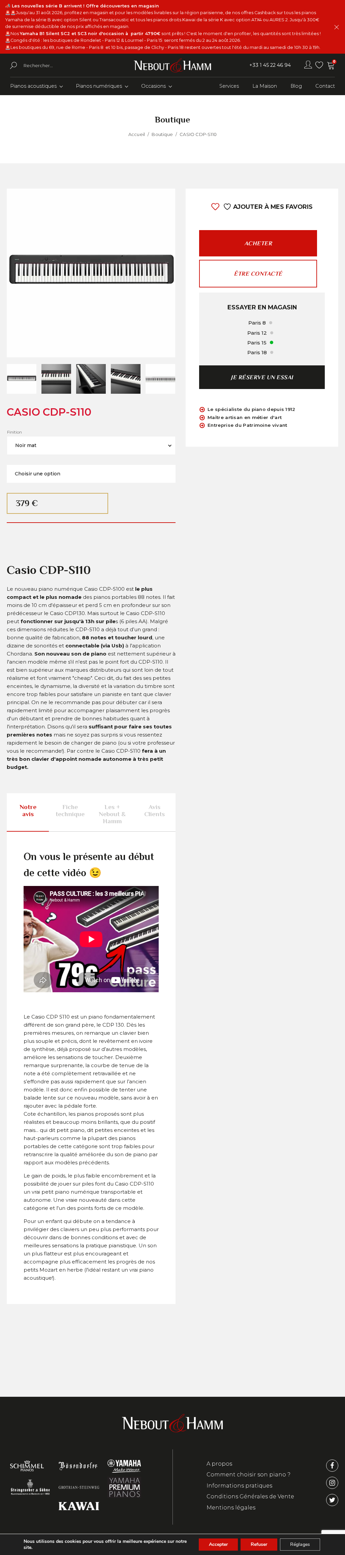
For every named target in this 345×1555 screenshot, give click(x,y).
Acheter (258, 243)
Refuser (259, 1544)
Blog (296, 86)
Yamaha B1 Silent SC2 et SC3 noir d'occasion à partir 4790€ (90, 33)
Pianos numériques (99, 86)
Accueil (136, 134)
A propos (219, 1464)
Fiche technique (70, 810)
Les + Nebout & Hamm (112, 814)
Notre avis (28, 810)
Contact (325, 86)
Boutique (162, 134)
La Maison (264, 86)
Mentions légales (231, 1507)
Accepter (218, 1544)
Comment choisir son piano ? (248, 1474)
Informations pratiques (239, 1485)
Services (229, 86)
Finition (14, 432)
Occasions (153, 86)
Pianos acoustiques (33, 86)
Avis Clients (154, 810)
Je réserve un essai (262, 377)
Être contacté (258, 273)
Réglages (300, 1544)
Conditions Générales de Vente (250, 1496)
